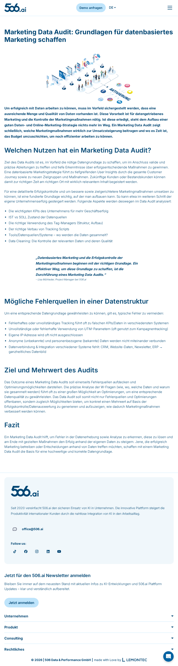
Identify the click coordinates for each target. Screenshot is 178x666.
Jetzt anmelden (21, 602)
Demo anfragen (90, 8)
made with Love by (107, 660)
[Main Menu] (170, 8)
